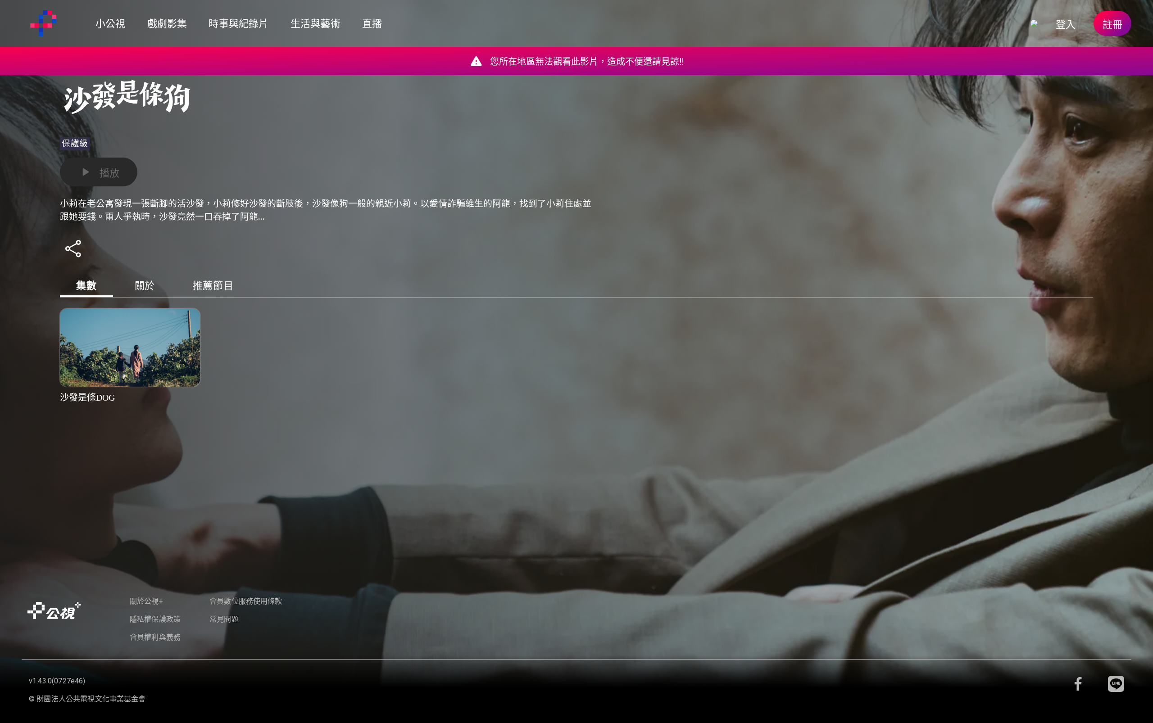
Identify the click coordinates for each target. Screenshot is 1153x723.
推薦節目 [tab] (213, 285)
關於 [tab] (145, 285)
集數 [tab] (86, 285)
